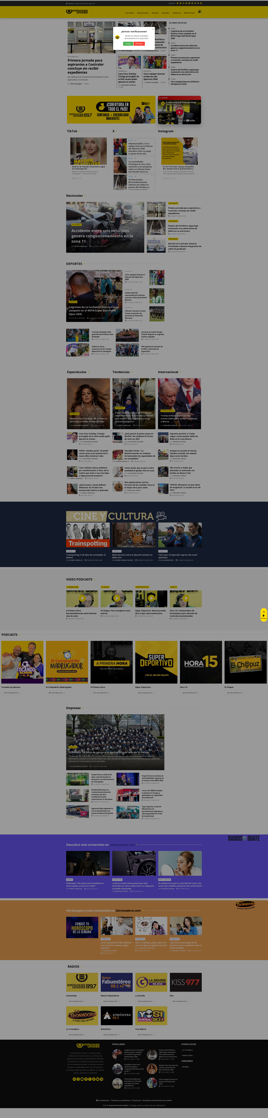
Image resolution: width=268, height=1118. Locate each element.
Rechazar (139, 44)
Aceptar (128, 44)
